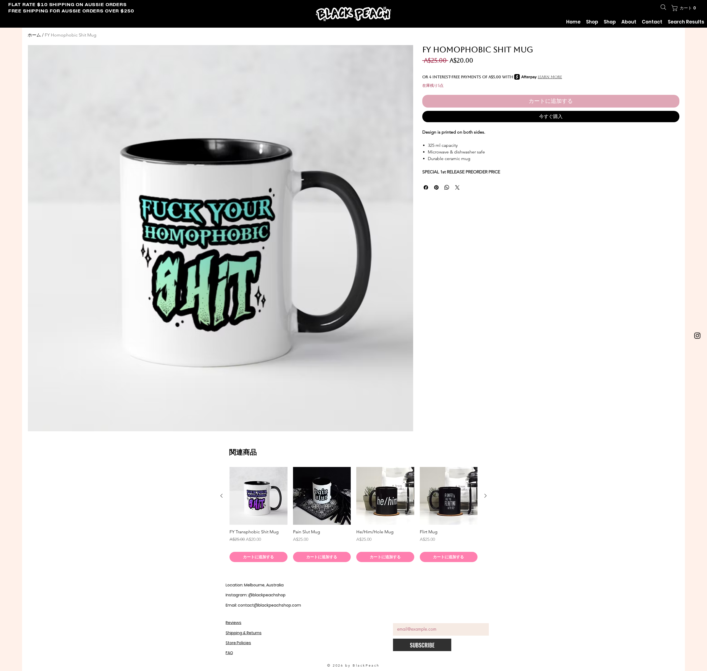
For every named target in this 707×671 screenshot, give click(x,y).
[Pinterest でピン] (436, 187)
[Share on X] (457, 187)
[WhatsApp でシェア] (447, 187)
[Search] (663, 7)
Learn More (550, 77)
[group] (353, 514)
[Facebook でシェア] (426, 187)
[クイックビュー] (258, 496)
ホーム (34, 35)
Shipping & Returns (244, 633)
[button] (684, 8)
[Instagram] (697, 335)
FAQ (229, 653)
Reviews (233, 622)
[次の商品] (485, 495)
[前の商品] (221, 495)
